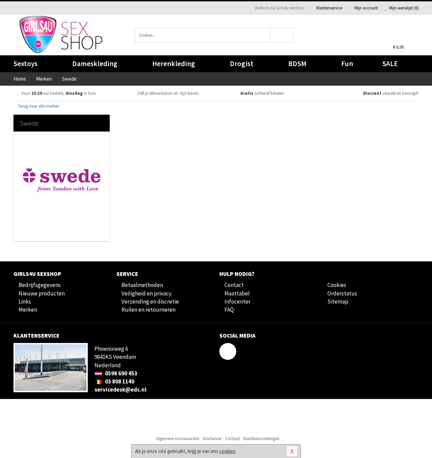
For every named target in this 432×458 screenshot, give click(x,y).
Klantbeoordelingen (261, 438)
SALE (390, 63)
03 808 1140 (119, 381)
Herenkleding (173, 63)
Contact (234, 285)
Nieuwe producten (42, 293)
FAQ (229, 309)
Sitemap (337, 301)
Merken (28, 309)
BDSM (297, 63)
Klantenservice (329, 8)
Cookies (336, 285)
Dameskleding (94, 63)
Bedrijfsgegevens (40, 285)
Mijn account (366, 8)
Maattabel (237, 293)
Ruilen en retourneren (149, 309)
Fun (347, 63)
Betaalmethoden (142, 285)
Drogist (241, 63)
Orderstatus (342, 293)
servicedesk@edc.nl (120, 389)
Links (25, 301)
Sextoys (25, 63)
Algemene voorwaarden (177, 438)
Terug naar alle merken (38, 106)
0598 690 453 (120, 373)
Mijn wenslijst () (403, 8)
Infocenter (237, 301)
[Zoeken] (282, 35)
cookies (227, 451)
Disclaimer (212, 438)
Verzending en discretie (150, 301)
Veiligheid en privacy (146, 293)
